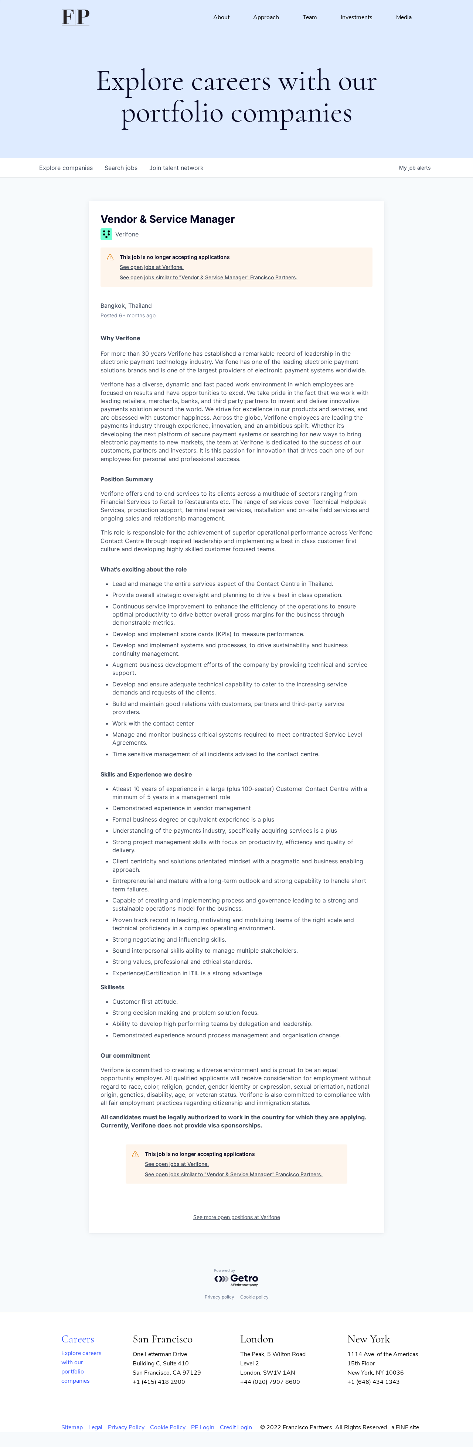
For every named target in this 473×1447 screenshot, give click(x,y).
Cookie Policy (168, 1427)
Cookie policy (254, 1297)
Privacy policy (219, 1297)
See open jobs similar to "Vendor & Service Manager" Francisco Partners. (208, 277)
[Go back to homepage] (75, 17)
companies (66, 167)
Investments (356, 17)
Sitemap (72, 1427)
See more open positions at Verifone (236, 1217)
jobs (121, 167)
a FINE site (405, 1427)
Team (310, 17)
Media (404, 17)
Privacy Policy (126, 1427)
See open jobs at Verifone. (152, 267)
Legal (95, 1427)
